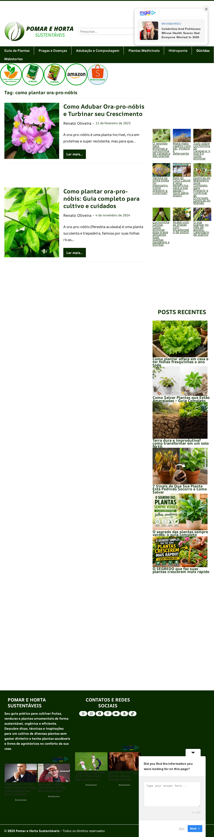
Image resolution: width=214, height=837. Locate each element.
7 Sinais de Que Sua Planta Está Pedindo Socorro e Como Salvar (180, 489)
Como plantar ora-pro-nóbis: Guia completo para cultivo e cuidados (101, 198)
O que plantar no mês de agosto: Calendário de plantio (201, 228)
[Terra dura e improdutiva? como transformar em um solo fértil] (180, 420)
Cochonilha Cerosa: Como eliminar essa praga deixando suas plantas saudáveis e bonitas (161, 233)
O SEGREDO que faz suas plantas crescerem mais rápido (181, 570)
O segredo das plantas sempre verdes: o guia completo (180, 533)
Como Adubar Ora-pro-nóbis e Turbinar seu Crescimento (103, 110)
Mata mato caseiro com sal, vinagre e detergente (182, 148)
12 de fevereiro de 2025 (113, 123)
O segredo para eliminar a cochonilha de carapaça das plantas (161, 149)
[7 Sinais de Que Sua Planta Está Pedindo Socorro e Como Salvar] (180, 466)
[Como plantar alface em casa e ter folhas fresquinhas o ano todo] (180, 339)
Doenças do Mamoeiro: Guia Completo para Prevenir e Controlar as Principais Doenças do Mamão (201, 190)
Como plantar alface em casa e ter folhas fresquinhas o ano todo (180, 361)
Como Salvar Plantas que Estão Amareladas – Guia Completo (181, 399)
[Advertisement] (107, 9)
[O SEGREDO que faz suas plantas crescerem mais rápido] (180, 551)
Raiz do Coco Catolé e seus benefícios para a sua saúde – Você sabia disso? (181, 187)
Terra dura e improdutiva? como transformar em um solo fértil (181, 443)
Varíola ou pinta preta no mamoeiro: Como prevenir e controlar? (161, 185)
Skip (181, 828)
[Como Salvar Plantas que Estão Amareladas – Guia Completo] (180, 381)
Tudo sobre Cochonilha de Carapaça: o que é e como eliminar (201, 151)
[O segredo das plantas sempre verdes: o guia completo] (180, 511)
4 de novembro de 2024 (113, 215)
